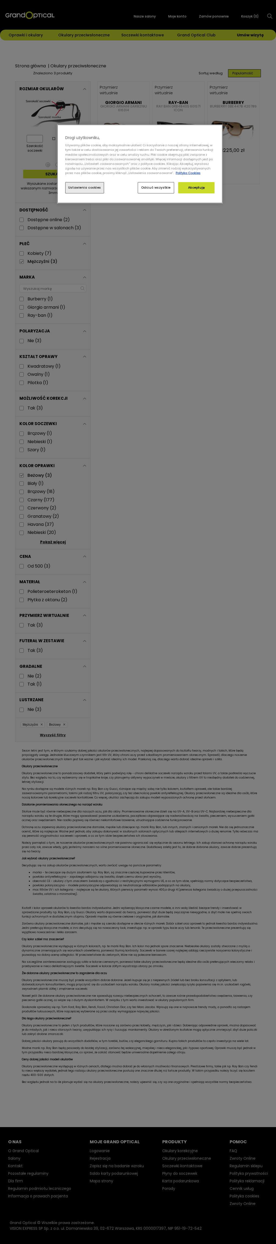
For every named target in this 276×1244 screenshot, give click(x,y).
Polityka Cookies (188, 173)
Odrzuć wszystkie (156, 187)
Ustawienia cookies (84, 187)
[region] (140, 163)
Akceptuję (196, 187)
